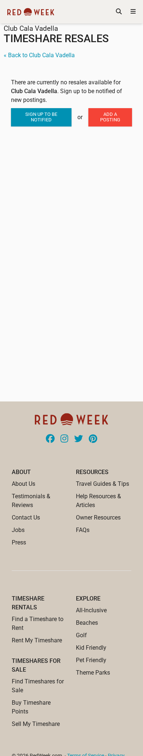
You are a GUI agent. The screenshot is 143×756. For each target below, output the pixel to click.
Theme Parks (93, 672)
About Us (23, 483)
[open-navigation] (133, 11)
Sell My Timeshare (36, 723)
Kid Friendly (91, 647)
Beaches (87, 622)
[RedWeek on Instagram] (64, 439)
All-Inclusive (91, 610)
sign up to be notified (41, 116)
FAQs (82, 529)
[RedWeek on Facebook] (50, 439)
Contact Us (26, 517)
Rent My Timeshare (37, 640)
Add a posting (110, 116)
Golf (81, 635)
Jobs (18, 529)
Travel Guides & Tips (102, 483)
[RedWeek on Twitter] (78, 439)
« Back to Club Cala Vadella (39, 55)
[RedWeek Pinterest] (93, 439)
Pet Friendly (91, 660)
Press (19, 542)
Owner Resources (98, 517)
